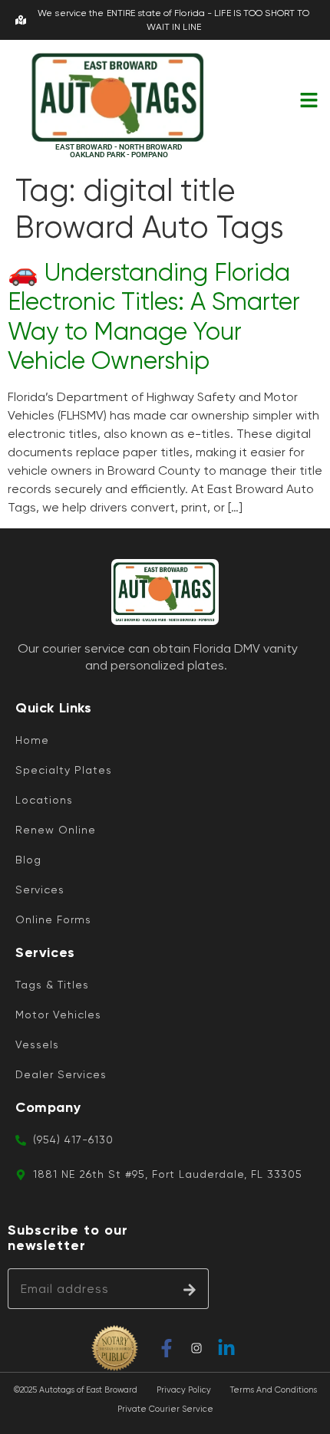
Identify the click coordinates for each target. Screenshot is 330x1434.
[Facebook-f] (166, 1348)
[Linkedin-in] (226, 1348)
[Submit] (190, 1288)
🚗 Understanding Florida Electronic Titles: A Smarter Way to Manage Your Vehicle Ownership (154, 316)
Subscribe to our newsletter (68, 1238)
